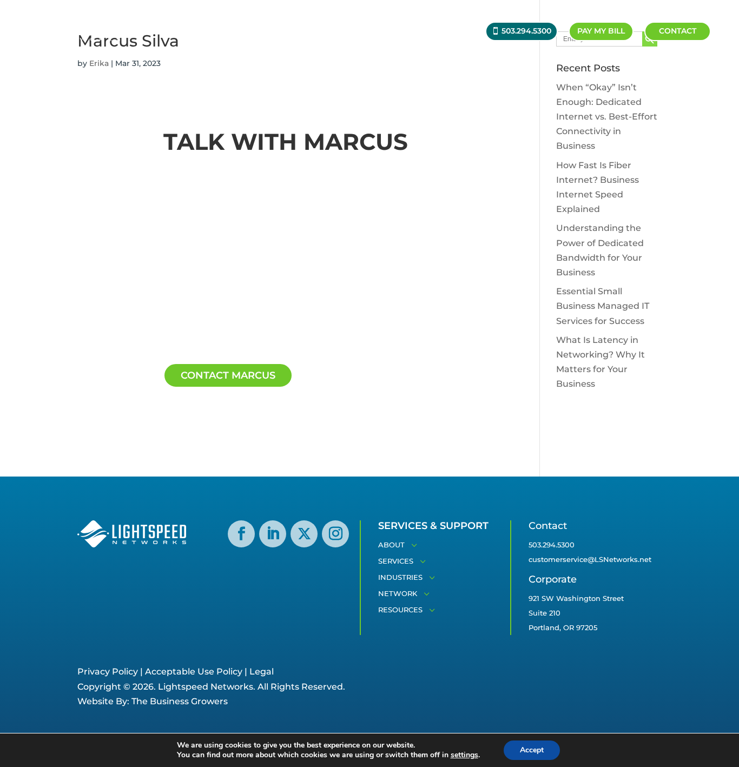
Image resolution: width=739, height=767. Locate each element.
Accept (532, 750)
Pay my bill (601, 31)
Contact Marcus (228, 375)
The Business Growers (179, 701)
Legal (261, 671)
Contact (677, 31)
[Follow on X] (304, 533)
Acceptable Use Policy (193, 671)
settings (464, 755)
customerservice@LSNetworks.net (590, 559)
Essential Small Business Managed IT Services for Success (602, 306)
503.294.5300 (526, 31)
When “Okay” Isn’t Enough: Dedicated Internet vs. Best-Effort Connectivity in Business (606, 116)
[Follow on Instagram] (335, 533)
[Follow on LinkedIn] (272, 533)
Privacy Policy (107, 671)
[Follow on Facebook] (241, 533)
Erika (99, 63)
